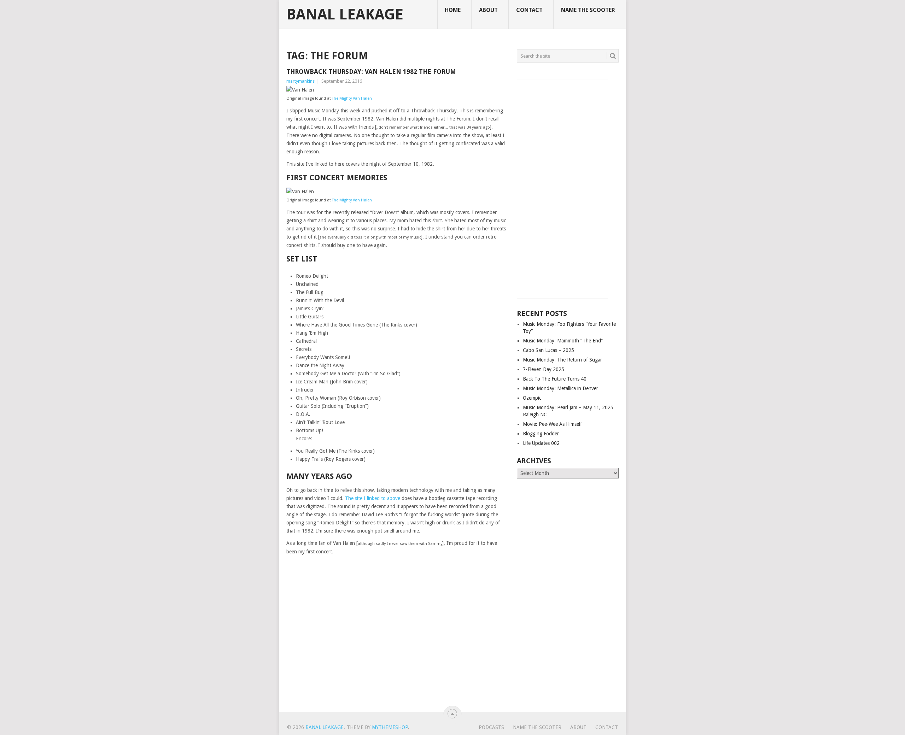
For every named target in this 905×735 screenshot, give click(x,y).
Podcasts (491, 727)
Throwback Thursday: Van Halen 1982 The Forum (371, 71)
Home (453, 10)
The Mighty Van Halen (352, 98)
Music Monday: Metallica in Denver (560, 388)
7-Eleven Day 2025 (543, 369)
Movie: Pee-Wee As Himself (552, 424)
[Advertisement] (568, 186)
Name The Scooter (588, 10)
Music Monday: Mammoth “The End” (563, 340)
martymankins (300, 81)
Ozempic (532, 398)
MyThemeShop (390, 727)
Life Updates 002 (541, 443)
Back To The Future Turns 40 (554, 379)
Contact (529, 10)
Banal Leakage (344, 14)
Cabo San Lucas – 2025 (548, 350)
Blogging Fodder (541, 433)
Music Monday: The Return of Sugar (562, 360)
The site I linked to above (372, 498)
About (488, 10)
